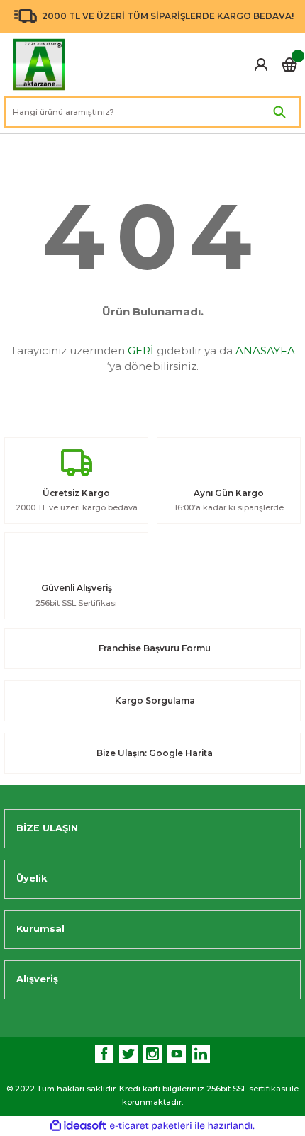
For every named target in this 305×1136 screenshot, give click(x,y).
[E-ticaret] (150, 1125)
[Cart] (289, 64)
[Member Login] (261, 64)
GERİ (141, 350)
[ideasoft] (78, 1126)
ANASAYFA (265, 350)
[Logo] (39, 64)
